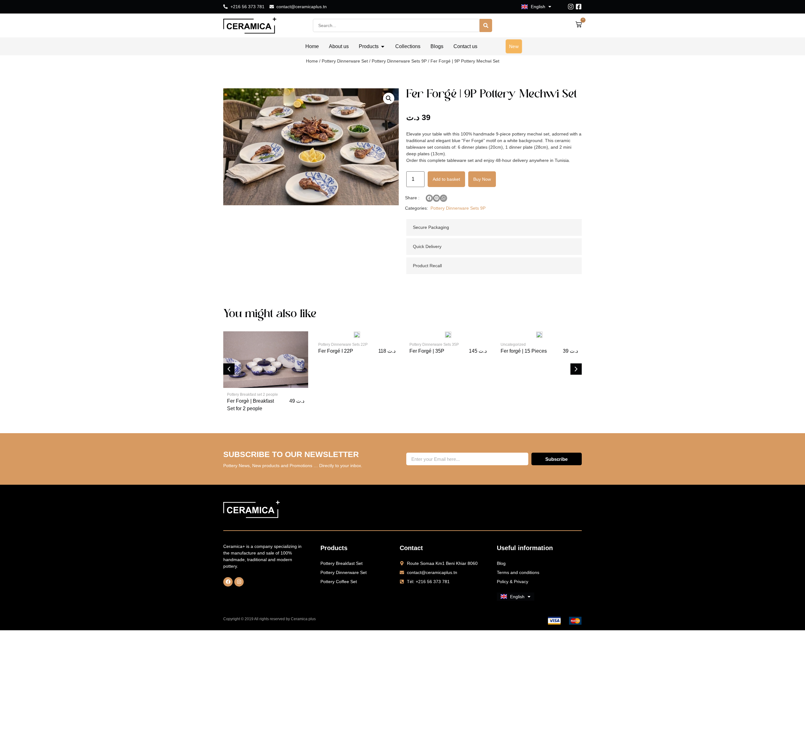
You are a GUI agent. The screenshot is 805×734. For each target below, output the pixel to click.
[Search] (486, 25)
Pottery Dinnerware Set (345, 60)
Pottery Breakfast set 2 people (252, 394)
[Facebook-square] (578, 6)
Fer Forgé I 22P (335, 351)
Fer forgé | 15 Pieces (524, 351)
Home (312, 60)
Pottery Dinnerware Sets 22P (343, 344)
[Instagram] (571, 6)
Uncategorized (513, 344)
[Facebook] (228, 582)
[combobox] (396, 25)
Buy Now (482, 179)
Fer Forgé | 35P (426, 351)
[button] (388, 98)
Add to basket (446, 179)
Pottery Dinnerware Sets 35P (434, 344)
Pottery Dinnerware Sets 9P (399, 60)
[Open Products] (382, 46)
